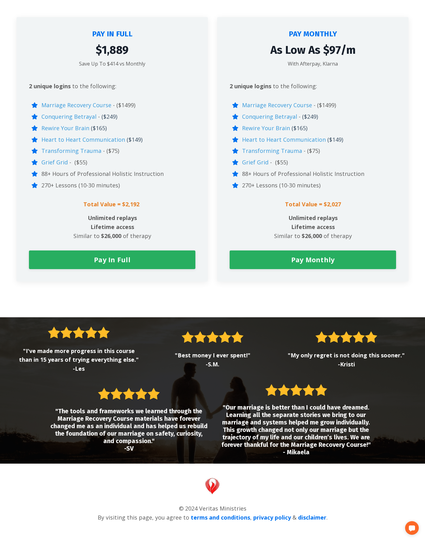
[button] (412, 528)
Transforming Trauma (71, 150)
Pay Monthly (313, 259)
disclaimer (312, 517)
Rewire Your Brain (65, 128)
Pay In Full (112, 259)
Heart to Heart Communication (83, 139)
